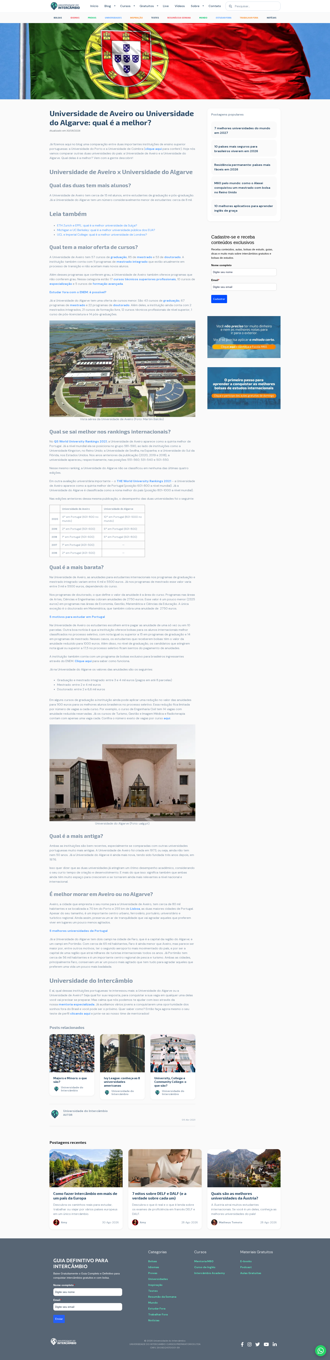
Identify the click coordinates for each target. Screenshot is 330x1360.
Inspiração (155, 1285)
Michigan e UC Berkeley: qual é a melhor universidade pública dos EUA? (106, 230)
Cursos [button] (125, 6)
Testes (153, 1291)
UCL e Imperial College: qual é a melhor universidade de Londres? (102, 235)
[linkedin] (275, 1344)
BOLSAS (58, 17)
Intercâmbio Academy (209, 1273)
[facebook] (242, 1344)
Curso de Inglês (204, 1267)
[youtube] (266, 1344)
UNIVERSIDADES (113, 17)
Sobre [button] (195, 6)
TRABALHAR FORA (249, 17)
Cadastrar (219, 298)
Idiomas (153, 1267)
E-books (246, 1261)
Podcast (246, 1267)
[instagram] (249, 1344)
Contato (215, 6)
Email (215, 280)
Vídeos (180, 6)
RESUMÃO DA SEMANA (179, 17)
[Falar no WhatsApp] (320, 1350)
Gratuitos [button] (147, 6)
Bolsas (152, 1261)
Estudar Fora (156, 1308)
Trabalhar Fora (158, 1314)
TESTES (155, 17)
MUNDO (203, 17)
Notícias (153, 1320)
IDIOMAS (74, 17)
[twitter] (257, 1344)
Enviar (59, 1318)
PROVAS (92, 17)
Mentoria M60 (204, 1261)
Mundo (153, 1302)
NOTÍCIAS (271, 17)
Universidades (158, 1279)
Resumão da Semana (162, 1296)
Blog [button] (107, 6)
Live (166, 6)
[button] (114, 6)
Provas (152, 1273)
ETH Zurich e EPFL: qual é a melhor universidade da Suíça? (97, 225)
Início (94, 6)
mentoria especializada (76, 1004)
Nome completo (221, 265)
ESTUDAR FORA (223, 17)
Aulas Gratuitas (250, 1273)
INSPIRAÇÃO (136, 17)
